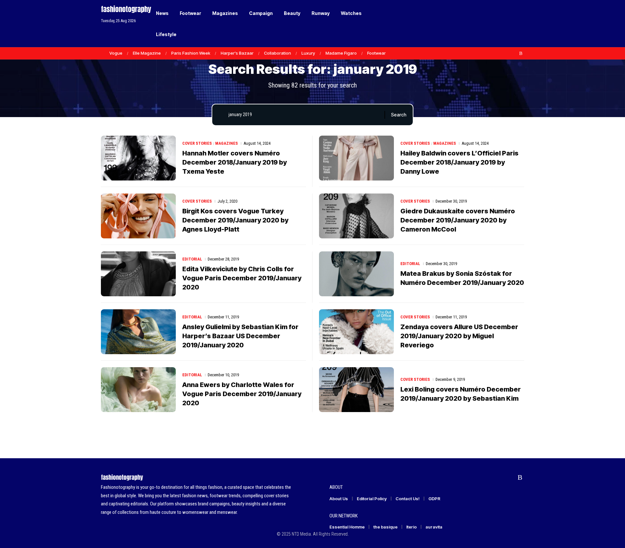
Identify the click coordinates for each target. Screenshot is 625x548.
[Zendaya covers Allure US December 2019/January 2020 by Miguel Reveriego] (356, 331)
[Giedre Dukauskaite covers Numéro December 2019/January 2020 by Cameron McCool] (356, 216)
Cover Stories (197, 143)
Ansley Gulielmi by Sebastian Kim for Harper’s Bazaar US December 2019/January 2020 (240, 336)
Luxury (308, 53)
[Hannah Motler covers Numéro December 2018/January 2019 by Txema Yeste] (138, 158)
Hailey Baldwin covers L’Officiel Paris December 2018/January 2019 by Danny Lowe (459, 162)
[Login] (494, 24)
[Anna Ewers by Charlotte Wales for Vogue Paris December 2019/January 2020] (138, 389)
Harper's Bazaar (237, 53)
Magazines (226, 143)
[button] (508, 24)
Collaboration (277, 53)
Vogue (115, 53)
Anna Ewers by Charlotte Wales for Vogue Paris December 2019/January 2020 (241, 394)
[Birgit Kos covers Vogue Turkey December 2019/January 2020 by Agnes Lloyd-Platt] (138, 216)
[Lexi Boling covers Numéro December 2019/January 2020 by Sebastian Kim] (356, 389)
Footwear (376, 53)
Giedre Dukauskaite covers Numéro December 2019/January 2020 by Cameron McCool (457, 220)
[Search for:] (304, 114)
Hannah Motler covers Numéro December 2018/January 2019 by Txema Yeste (234, 162)
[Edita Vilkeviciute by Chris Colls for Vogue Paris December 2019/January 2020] (138, 273)
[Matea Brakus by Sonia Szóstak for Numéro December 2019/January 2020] (356, 273)
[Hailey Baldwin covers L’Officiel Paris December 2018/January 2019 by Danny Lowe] (356, 158)
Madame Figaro (341, 53)
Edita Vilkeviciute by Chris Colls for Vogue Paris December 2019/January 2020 (241, 278)
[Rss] (521, 53)
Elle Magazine (147, 53)
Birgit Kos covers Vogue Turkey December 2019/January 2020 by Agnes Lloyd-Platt (235, 220)
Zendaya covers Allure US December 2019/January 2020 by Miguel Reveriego (459, 336)
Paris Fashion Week (190, 53)
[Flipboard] (514, 53)
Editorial (192, 259)
